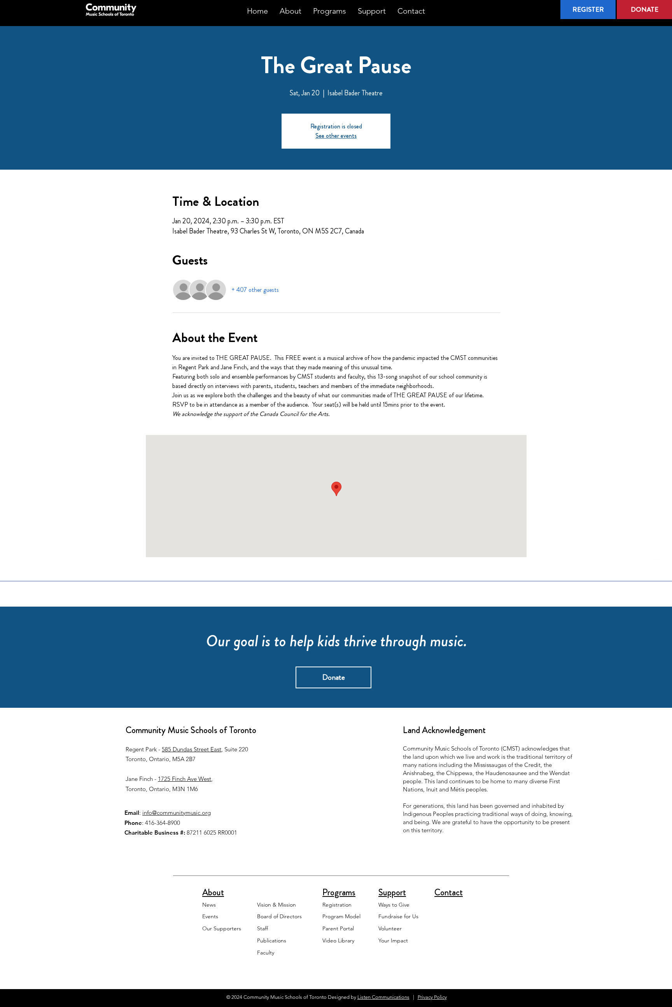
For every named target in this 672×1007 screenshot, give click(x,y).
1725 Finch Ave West (184, 778)
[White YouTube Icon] (657, 556)
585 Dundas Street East (191, 749)
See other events (336, 135)
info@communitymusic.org (176, 812)
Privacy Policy (432, 997)
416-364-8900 (162, 822)
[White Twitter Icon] (657, 541)
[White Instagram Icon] (657, 571)
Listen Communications (383, 997)
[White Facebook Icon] (657, 526)
